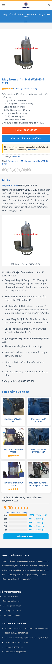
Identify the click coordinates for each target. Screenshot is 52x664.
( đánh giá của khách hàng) (25, 88)
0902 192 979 (33, 150)
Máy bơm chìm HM (14, 161)
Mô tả (6, 180)
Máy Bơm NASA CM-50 (13, 420)
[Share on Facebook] (9, 170)
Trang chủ (6, 14)
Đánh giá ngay (26, 536)
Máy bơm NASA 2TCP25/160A (38, 450)
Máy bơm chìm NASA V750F (13, 484)
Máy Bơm (16, 156)
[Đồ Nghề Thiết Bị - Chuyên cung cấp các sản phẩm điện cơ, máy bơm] (26, 5)
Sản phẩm (18, 14)
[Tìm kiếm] (49, 5)
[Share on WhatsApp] (4, 170)
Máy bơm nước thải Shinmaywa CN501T (38, 484)
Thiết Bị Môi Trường (34, 14)
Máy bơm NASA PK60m (38, 420)
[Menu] (3, 5)
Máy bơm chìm (10, 185)
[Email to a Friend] (19, 170)
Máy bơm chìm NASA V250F (13, 450)
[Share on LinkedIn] (28, 170)
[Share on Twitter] (14, 170)
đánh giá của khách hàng (15, 512)
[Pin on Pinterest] (23, 170)
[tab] (26, 180)
